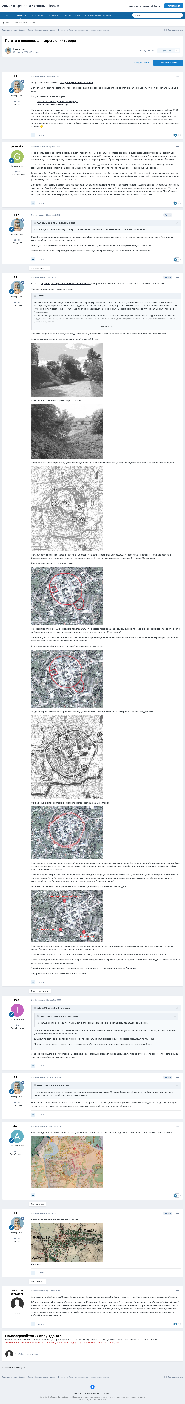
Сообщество (21, 15)
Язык (77, 1393)
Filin (23, 49)
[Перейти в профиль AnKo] (17, 1136)
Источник (36, 1264)
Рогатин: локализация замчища (52, 104)
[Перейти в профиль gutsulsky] (17, 156)
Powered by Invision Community (92, 1400)
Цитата (41, 135)
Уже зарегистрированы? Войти (145, 6)
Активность (37, 15)
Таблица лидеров (71, 15)
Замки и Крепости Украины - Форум (30, 6)
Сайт (7, 15)
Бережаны (131, 968)
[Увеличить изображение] (41, 126)
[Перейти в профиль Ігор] (17, 1010)
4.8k (18, 101)
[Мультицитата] (33, 135)
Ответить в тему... (30, 1354)
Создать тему (141, 62)
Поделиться (148, 50)
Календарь (53, 15)
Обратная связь (92, 1393)
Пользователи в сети (25, 23)
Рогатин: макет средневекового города (57, 101)
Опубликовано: (45, 76)
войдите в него (116, 1339)
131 (18, 171)
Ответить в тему (168, 62)
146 (18, 1151)
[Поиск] (179, 15)
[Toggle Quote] (35, 223)
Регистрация (174, 6)
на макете (175, 959)
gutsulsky (16, 146)
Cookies (107, 1393)
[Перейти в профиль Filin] (8, 50)
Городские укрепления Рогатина (76, 82)
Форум (6, 23)
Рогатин (34, 52)
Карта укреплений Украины (98, 15)
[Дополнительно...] (178, 76)
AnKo (16, 1126)
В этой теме (167, 15)
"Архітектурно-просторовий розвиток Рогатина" (65, 283)
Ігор (16, 999)
